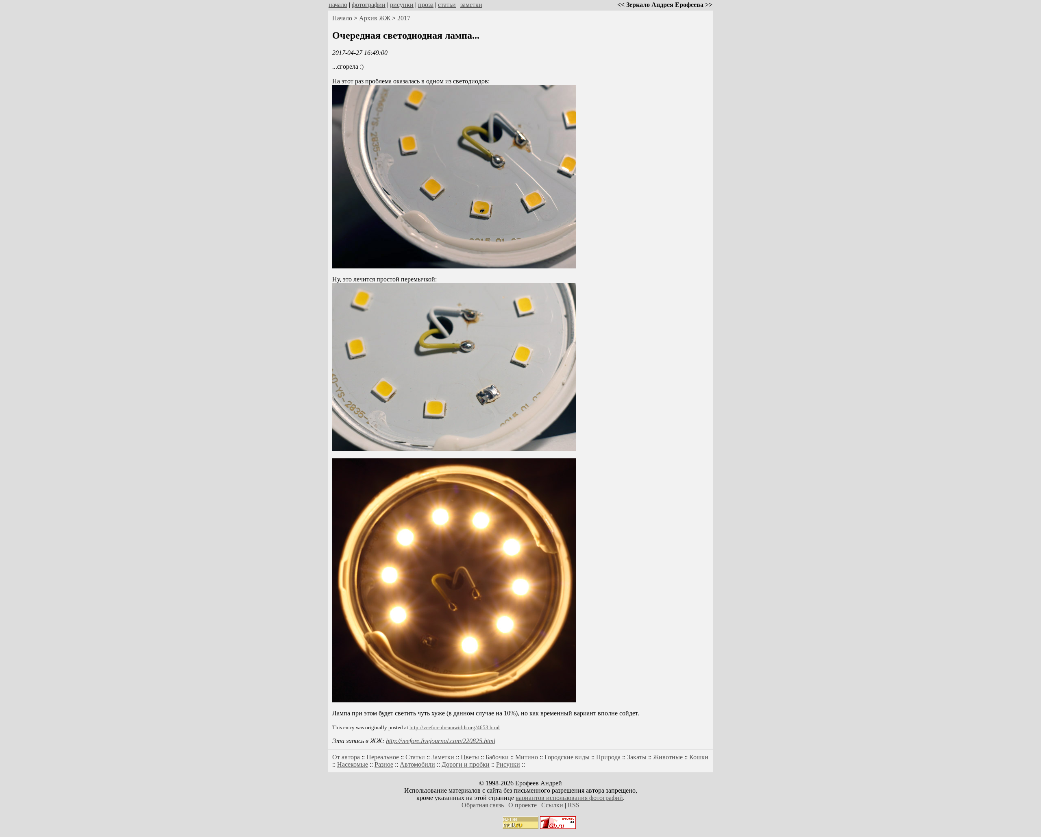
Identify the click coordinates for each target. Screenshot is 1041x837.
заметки (471, 4)
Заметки (442, 757)
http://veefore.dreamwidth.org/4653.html (454, 727)
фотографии (368, 4)
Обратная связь (483, 805)
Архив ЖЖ (374, 18)
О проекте (522, 805)
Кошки (698, 757)
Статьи (415, 757)
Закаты (637, 757)
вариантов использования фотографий (569, 797)
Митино (526, 757)
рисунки (402, 4)
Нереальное (382, 757)
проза (425, 4)
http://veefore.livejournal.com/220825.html (440, 740)
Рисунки (508, 764)
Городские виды (567, 757)
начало (338, 4)
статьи (447, 4)
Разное (384, 764)
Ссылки (552, 805)
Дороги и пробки (466, 764)
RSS (573, 805)
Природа (608, 757)
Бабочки (497, 757)
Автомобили (417, 764)
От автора (346, 757)
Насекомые (352, 764)
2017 (403, 18)
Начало (342, 18)
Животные (668, 757)
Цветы (470, 757)
